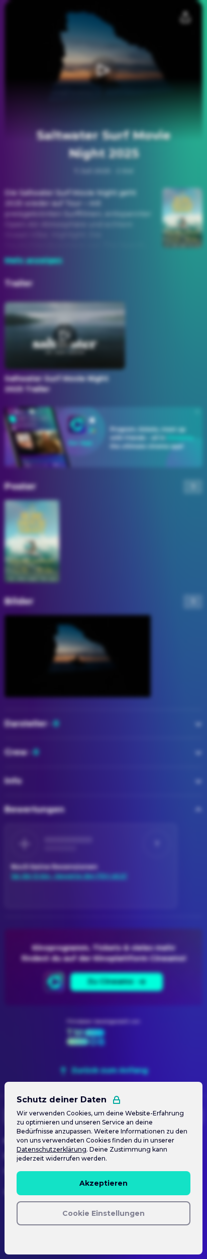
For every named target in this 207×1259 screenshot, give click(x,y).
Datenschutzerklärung (51, 1149)
